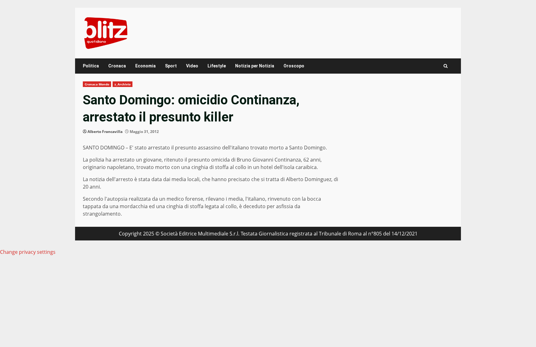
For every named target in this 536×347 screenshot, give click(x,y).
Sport (171, 65)
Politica (91, 65)
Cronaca (117, 65)
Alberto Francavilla (105, 131)
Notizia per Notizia (254, 65)
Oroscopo (294, 65)
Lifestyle (217, 65)
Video (192, 65)
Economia (145, 65)
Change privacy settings (28, 252)
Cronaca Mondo (97, 84)
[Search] (446, 66)
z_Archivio (122, 84)
